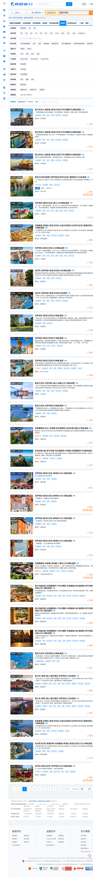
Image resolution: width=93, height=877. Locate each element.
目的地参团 (36, 23)
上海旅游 (38, 817)
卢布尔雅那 (30, 804)
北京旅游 (26, 817)
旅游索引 (48, 801)
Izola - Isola (42, 804)
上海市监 (34, 868)
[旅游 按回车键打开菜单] (4, 26)
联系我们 (83, 839)
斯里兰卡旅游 (51, 809)
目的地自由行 (72, 23)
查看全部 (54, 801)
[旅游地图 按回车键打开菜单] (4, 61)
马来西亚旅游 (27, 809)
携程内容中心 (85, 848)
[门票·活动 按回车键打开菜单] (4, 32)
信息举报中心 (55, 869)
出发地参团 (27, 23)
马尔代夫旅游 (27, 814)
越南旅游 (61, 809)
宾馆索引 (14, 836)
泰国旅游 (61, 814)
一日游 (81, 23)
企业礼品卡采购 (51, 839)
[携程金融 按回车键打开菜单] (4, 80)
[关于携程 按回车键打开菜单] (4, 98)
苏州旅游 (61, 817)
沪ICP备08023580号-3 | (84, 858)
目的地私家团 (54, 23)
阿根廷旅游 (50, 811)
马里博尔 (61, 806)
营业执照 (83, 845)
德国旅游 (38, 811)
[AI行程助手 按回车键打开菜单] (4, 50)
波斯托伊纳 (26, 806)
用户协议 (83, 842)
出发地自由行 (51, 13)
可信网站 (66, 869)
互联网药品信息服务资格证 (52, 861)
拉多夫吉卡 (50, 806)
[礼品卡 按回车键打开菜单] (4, 74)
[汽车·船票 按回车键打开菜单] (4, 37)
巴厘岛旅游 (50, 814)
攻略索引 (26, 836)
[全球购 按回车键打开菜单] (4, 69)
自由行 (63, 23)
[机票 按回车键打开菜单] (4, 15)
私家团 (44, 23)
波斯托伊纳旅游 (28, 18)
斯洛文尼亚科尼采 (79, 804)
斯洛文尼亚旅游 (17, 18)
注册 (91, 4)
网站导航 (26, 839)
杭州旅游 (49, 817)
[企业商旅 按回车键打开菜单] (4, 87)
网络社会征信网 (45, 868)
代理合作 (49, 842)
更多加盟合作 (50, 845)
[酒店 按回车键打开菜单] (4, 10)
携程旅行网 (22, 4)
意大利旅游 (74, 809)
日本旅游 (73, 814)
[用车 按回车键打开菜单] (4, 42)
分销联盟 (49, 836)
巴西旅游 (26, 811)
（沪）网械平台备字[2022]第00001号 (73, 861)
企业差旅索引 (16, 845)
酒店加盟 (61, 842)
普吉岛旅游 (38, 814)
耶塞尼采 (65, 804)
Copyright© (31, 858)
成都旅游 (73, 817)
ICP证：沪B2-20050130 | (69, 858)
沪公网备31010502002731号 (34, 861)
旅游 (10, 18)
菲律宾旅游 (38, 809)
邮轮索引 (26, 842)
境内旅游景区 (33, 801)
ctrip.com (45, 858)
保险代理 (61, 839)
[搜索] (69, 4)
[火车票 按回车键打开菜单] (4, 21)
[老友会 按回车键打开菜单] (4, 93)
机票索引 (14, 839)
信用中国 (78, 869)
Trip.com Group (85, 851)
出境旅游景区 (41, 801)
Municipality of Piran (56, 804)
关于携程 (83, 836)
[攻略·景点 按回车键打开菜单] (4, 56)
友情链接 (61, 836)
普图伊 (37, 806)
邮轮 (87, 23)
